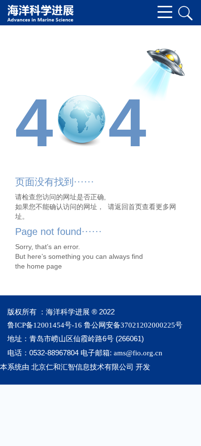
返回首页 (128, 207)
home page (44, 266)
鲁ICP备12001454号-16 (44, 325)
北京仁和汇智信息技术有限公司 (82, 367)
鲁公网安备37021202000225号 (133, 325)
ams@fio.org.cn (138, 353)
